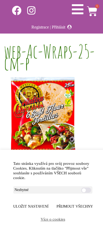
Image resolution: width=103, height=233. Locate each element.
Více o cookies (53, 219)
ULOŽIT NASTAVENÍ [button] (31, 206)
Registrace (40, 27)
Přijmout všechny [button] (75, 206)
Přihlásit (58, 27)
